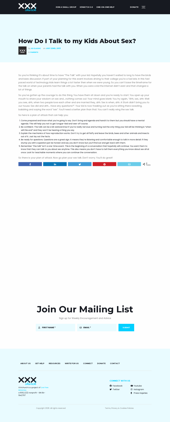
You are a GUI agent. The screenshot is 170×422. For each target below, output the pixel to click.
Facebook (117, 386)
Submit (126, 327)
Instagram (138, 389)
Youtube (137, 386)
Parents (34, 52)
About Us (25, 363)
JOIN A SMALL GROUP (66, 7)
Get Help (39, 363)
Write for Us (72, 363)
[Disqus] (85, 200)
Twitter (116, 389)
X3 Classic (36, 48)
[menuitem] (66, 7)
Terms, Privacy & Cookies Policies (119, 408)
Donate (134, 7)
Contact (115, 363)
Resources (54, 363)
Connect (88, 363)
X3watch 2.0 (86, 7)
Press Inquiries (140, 393)
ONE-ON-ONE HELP (105, 7)
